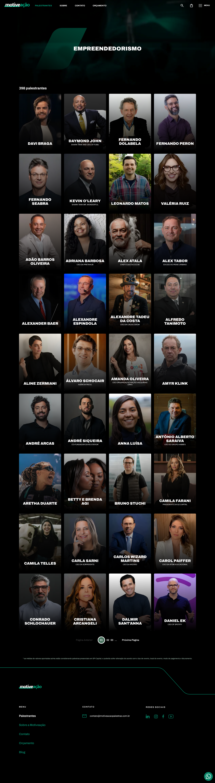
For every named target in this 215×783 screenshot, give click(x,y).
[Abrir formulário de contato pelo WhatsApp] (208, 776)
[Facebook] (163, 716)
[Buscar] (182, 5)
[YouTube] (170, 716)
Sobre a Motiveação (32, 725)
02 (107, 640)
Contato (80, 6)
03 (112, 640)
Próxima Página (130, 640)
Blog (22, 752)
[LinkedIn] (148, 716)
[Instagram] (156, 716)
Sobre (63, 6)
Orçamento (99, 6)
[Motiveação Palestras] (17, 5)
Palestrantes (43, 6)
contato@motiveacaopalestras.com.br (110, 716)
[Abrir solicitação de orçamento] (191, 5)
